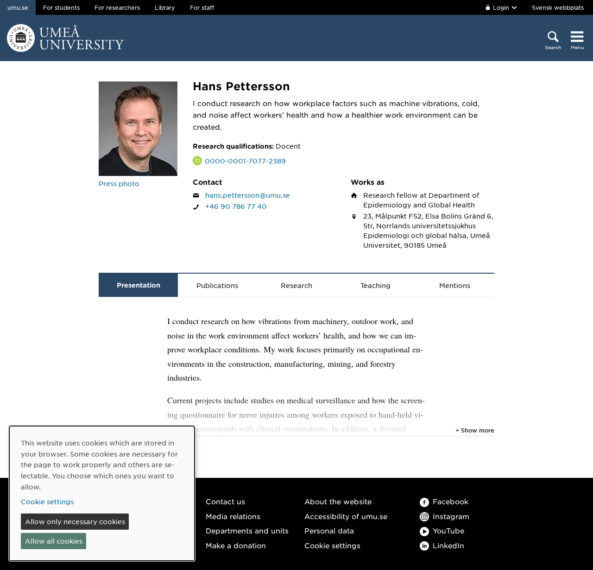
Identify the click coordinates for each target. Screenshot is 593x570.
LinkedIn (448, 545)
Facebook (450, 501)
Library (165, 7)
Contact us (225, 501)
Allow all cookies (53, 541)
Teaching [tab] (375, 285)
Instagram (451, 516)
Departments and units (247, 530)
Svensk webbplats (558, 7)
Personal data (329, 530)
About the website (338, 501)
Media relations (233, 516)
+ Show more (474, 430)
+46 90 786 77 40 (236, 206)
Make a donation (236, 545)
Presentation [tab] (138, 285)
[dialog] (102, 493)
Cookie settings (332, 545)
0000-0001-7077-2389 (245, 160)
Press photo (119, 183)
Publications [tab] (217, 285)
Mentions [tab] (454, 285)
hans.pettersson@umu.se (247, 195)
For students (61, 7)
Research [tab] (296, 285)
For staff (202, 7)
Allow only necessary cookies (75, 521)
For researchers (117, 7)
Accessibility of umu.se (345, 516)
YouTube (448, 530)
